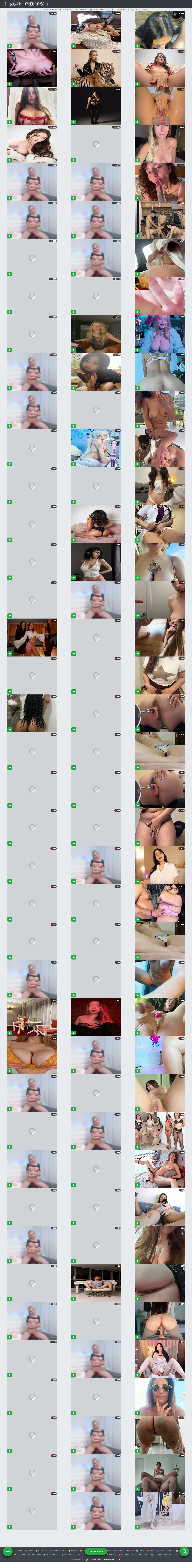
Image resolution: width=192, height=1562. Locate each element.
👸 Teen (83, 1550)
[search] (184, 1551)
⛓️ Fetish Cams (68, 1554)
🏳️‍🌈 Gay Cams (19, 1554)
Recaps (99, 1560)
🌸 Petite (140, 1550)
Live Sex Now (96, 1551)
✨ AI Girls (82, 1554)
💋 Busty (150, 1550)
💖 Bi (171, 1550)
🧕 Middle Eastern (58, 1550)
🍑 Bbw (130, 1550)
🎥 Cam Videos (141, 1554)
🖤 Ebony (18, 1550)
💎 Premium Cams (51, 1554)
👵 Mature (72, 1550)
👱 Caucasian (41, 1550)
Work (94, 1560)
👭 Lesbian (162, 1550)
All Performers (109, 1560)
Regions (87, 1560)
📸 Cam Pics (156, 1554)
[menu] (8, 1551)
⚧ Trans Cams (34, 1554)
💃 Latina (29, 1550)
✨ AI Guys (111, 1554)
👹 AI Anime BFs (125, 1554)
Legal (118, 1560)
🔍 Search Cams (171, 1554)
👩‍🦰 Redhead (119, 1550)
